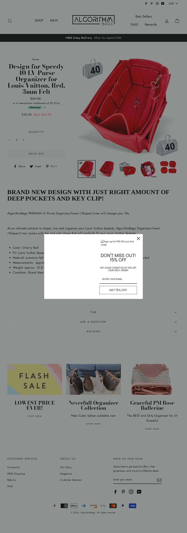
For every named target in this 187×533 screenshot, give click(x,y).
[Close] (138, 238)
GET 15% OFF (118, 290)
